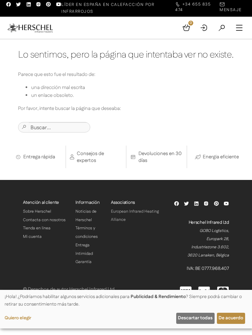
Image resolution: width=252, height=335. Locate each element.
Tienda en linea (37, 228)
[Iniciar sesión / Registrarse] (204, 27)
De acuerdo (231, 318)
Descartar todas (195, 318)
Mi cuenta (32, 236)
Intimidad (84, 253)
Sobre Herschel (37, 211)
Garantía (83, 262)
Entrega (82, 245)
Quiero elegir (18, 318)
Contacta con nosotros (44, 220)
